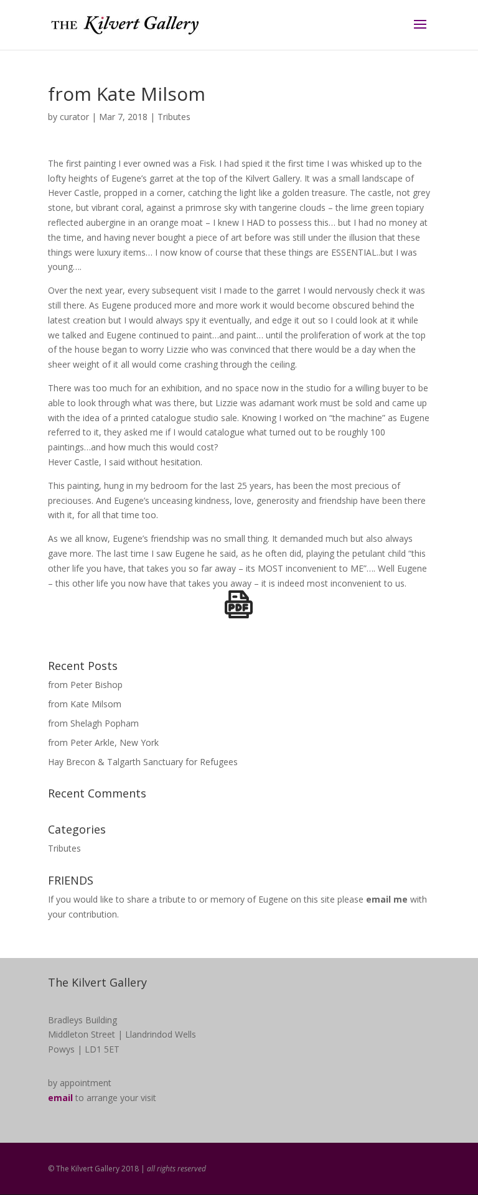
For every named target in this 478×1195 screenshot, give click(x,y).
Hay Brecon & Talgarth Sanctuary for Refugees (143, 762)
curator (74, 117)
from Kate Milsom (84, 704)
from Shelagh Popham (93, 723)
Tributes (173, 117)
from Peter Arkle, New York (103, 742)
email (60, 1098)
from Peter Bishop (85, 684)
